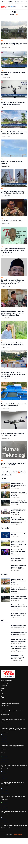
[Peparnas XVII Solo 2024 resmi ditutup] (5, 702)
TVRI (26, 1)
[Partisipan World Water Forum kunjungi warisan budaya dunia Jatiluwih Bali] (5, 543)
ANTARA (17, 1)
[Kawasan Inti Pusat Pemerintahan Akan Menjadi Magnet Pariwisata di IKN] (14, 118)
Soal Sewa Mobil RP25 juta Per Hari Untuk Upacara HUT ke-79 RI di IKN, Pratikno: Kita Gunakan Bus (12, 313)
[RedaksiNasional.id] (8, 676)
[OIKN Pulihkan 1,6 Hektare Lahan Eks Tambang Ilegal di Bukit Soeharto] (5, 511)
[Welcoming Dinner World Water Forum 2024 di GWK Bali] (5, 552)
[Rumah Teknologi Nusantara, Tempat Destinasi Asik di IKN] (14, 449)
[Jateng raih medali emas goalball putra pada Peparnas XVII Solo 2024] (5, 710)
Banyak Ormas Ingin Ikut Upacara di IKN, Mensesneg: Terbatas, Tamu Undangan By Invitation (12, 282)
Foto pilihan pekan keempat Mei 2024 (18, 533)
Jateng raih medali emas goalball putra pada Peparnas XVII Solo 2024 (12, 713)
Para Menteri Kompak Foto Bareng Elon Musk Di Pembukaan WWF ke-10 (18, 568)
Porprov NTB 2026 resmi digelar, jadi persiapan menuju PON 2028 (19, 494)
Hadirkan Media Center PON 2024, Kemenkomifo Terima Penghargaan (18, 650)
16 (21, 472)
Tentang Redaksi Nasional (6, 682)
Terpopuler (9, 1)
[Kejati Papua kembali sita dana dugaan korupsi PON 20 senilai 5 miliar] (5, 608)
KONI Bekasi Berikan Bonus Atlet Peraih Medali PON (18, 628)
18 (2, 474)
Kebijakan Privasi (4, 687)
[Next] (8, 474)
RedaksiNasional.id (18, 805)
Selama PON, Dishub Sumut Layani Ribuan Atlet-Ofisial (18, 642)
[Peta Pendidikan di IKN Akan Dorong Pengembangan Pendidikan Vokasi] (14, 178)
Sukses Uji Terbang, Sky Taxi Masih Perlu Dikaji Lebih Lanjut (12, 434)
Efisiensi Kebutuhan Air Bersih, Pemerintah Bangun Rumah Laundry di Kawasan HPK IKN (13, 374)
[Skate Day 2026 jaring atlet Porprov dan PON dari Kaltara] (5, 503)
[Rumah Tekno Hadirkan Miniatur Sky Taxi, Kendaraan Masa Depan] (14, 89)
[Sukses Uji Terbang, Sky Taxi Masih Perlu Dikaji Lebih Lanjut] (14, 420)
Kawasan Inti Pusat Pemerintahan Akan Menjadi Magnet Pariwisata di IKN (14, 133)
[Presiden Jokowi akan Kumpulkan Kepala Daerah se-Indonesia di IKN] (14, 329)
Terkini (3, 1)
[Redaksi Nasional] (8, 6)
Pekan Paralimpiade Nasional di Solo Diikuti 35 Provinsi (19, 635)
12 (10, 472)
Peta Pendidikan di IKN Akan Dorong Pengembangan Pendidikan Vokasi (13, 192)
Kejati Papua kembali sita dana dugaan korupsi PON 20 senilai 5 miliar (19, 607)
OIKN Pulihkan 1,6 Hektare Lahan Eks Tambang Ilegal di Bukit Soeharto (18, 510)
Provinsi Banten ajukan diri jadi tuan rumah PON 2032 (18, 615)
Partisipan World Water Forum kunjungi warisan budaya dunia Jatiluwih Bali (18, 542)
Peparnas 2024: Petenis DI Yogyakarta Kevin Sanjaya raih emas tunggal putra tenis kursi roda (13, 731)
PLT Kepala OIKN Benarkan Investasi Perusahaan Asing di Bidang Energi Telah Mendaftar (13, 250)
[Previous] (5, 472)
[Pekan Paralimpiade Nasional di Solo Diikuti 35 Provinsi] (5, 634)
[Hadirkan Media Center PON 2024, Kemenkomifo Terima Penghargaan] (5, 648)
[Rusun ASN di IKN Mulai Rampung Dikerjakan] (14, 148)
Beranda (12, 14)
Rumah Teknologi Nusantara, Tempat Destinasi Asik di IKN (13, 464)
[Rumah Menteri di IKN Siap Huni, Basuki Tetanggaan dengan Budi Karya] (14, 30)
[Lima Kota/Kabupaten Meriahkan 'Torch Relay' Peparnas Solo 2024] (5, 657)
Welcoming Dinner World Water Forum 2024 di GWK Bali (18, 551)
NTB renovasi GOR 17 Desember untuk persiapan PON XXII (18, 485)
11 (7, 472)
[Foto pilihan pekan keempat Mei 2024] (5, 535)
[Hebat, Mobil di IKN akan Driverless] (14, 207)
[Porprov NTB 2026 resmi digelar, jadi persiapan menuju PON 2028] (5, 494)
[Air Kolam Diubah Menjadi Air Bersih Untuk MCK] (14, 59)
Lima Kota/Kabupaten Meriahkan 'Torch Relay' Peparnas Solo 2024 (17, 659)
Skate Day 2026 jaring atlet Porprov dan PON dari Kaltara (19, 501)
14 (16, 472)
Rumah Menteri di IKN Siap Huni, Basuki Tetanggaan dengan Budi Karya (14, 44)
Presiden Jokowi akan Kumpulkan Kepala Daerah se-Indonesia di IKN (12, 344)
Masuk (17, 3)
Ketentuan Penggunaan (6, 685)
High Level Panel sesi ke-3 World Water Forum (18, 559)
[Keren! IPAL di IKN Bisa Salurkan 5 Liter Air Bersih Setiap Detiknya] (14, 390)
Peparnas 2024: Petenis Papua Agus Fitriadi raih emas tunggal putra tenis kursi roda (12, 740)
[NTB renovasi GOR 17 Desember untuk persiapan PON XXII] (5, 485)
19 (5, 474)
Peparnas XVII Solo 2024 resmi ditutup (10, 705)
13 (13, 472)
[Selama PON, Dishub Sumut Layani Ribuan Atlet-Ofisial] (5, 641)
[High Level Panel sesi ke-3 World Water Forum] (5, 560)
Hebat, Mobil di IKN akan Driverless (12, 221)
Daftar (12, 3)
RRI (21, 1)
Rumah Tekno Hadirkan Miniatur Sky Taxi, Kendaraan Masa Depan (13, 103)
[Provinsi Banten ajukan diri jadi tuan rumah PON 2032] (5, 616)
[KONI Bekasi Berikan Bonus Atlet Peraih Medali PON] (5, 627)
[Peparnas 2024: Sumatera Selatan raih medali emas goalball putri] (5, 719)
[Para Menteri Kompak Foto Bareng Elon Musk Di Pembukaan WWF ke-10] (5, 569)
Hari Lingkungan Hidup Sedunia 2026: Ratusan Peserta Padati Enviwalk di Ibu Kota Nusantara (18, 520)
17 (24, 472)
